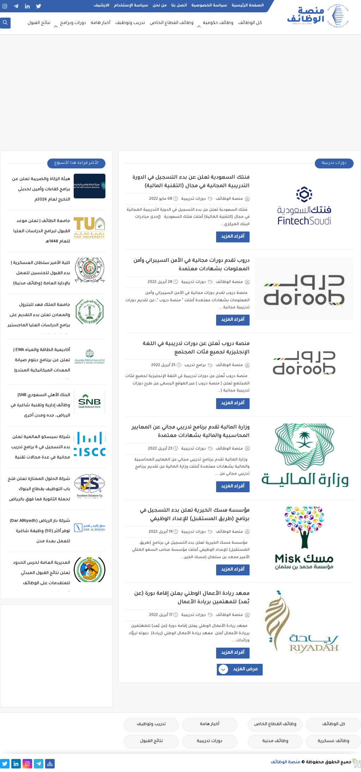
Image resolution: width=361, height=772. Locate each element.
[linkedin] (27, 6)
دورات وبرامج (73, 23)
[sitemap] (50, 763)
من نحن (160, 6)
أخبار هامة (100, 23)
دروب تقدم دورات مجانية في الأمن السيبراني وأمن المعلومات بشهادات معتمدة (192, 265)
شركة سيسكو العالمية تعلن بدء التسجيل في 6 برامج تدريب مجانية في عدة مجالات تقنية (40, 447)
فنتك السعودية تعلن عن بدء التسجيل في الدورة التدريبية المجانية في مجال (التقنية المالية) (191, 182)
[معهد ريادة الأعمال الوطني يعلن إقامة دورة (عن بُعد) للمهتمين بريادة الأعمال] (304, 621)
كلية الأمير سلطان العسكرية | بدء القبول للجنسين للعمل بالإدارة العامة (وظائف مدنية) (40, 273)
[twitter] (38, 6)
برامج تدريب (195, 365)
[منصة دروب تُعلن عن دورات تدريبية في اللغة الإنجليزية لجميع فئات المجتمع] (304, 371)
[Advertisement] (180, 96)
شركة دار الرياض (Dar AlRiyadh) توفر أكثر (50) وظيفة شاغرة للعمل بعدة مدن (40, 531)
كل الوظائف (250, 23)
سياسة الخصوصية (209, 6)
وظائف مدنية (275, 741)
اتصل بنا (179, 6)
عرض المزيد (245, 669)
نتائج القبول (38, 23)
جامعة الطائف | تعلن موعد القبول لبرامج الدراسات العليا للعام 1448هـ (41, 231)
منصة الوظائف (285, 762)
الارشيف (101, 6)
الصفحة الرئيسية (248, 6)
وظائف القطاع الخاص (172, 23)
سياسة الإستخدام (131, 6)
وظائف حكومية (218, 23)
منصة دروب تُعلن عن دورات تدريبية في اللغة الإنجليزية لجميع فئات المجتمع (196, 348)
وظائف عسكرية (333, 741)
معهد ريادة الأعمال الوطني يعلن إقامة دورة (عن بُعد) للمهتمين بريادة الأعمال (192, 598)
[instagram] (5, 6)
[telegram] (16, 6)
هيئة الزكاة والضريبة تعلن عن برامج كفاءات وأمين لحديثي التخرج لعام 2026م (41, 189)
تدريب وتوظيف (130, 23)
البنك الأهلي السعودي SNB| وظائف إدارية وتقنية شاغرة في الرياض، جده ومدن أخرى (40, 405)
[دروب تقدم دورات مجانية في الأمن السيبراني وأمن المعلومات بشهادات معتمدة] (304, 288)
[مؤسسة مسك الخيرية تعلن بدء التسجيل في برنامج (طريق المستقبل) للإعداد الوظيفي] (304, 538)
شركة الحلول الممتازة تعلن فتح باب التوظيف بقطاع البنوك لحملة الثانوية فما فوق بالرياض (39, 489)
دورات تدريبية (194, 199)
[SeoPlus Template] (356, 763)
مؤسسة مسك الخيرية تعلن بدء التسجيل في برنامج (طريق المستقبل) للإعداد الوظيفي (195, 515)
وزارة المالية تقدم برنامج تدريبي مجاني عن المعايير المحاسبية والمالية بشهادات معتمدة (191, 432)
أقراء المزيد (232, 236)
